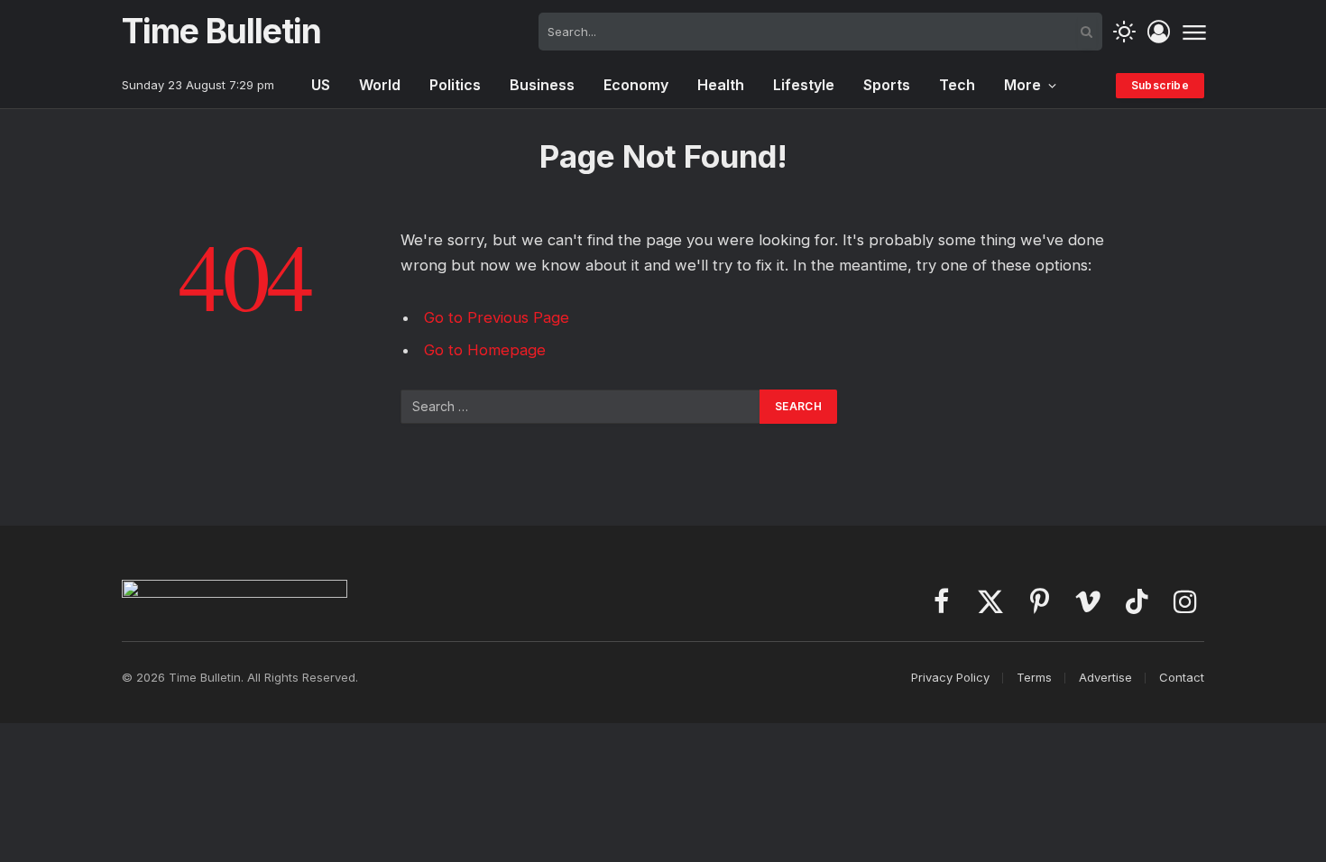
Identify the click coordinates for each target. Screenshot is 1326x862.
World (380, 85)
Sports (886, 85)
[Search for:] (581, 407)
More (1022, 85)
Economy (635, 85)
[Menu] (1194, 31)
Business (542, 85)
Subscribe (1160, 85)
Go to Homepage (485, 350)
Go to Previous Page (496, 317)
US (320, 85)
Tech (957, 85)
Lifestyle (803, 85)
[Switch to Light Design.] (1124, 32)
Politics (455, 85)
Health (720, 85)
